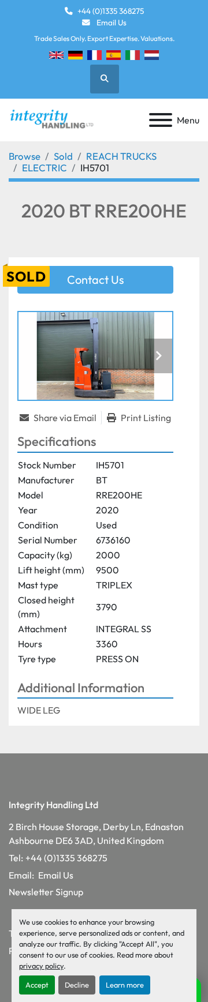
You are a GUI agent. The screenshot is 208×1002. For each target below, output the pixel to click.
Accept (37, 984)
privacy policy (41, 965)
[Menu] (160, 120)
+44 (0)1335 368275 (110, 11)
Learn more (125, 984)
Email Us (111, 22)
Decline (77, 984)
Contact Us (95, 279)
